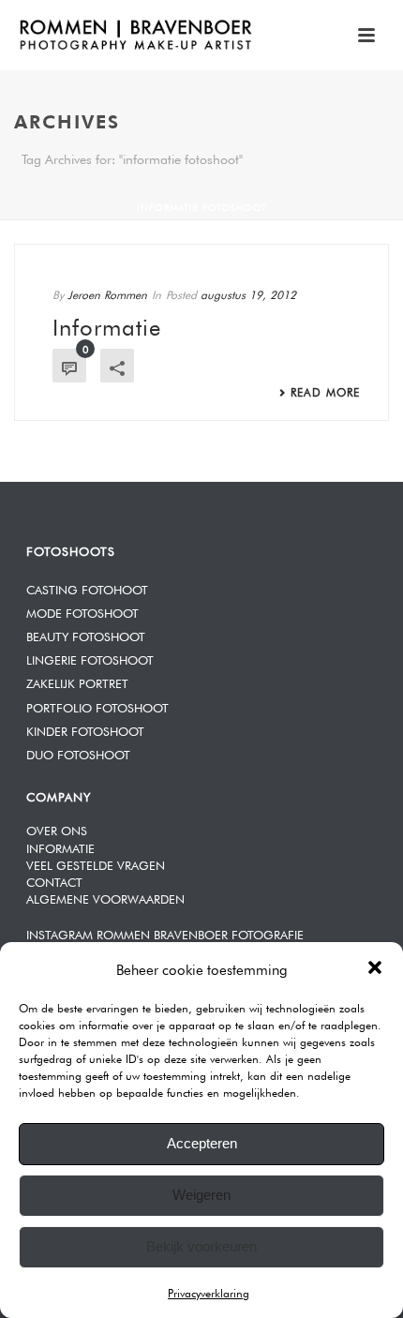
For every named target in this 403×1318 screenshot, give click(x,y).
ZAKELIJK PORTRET (77, 682)
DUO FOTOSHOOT (78, 753)
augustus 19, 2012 (248, 293)
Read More (325, 391)
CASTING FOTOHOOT (87, 588)
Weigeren (201, 1195)
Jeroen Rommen (107, 293)
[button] (375, 967)
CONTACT (54, 880)
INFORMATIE (60, 847)
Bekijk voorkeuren (201, 1246)
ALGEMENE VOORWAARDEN (105, 897)
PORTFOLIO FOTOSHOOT (97, 706)
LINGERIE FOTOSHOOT (90, 658)
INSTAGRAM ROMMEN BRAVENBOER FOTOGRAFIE (165, 933)
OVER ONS (56, 829)
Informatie (106, 324)
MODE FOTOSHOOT (82, 611)
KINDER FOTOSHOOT (85, 729)
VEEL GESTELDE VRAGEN (95, 864)
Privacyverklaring (208, 1292)
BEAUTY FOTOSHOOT (85, 635)
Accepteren (202, 1143)
